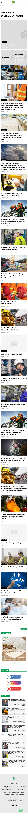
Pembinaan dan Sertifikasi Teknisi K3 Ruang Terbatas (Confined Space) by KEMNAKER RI (13, 460)
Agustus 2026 (4, 351)
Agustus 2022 (4, 216)
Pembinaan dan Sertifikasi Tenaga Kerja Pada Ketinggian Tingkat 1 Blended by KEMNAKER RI (12, 432)
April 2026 (5, 42)
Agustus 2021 (4, 130)
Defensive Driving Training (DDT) (11, 354)
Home (2, 9)
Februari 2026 (5, 57)
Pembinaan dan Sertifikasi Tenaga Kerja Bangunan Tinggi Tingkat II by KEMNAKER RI (13, 222)
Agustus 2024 (4, 100)
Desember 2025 (19, 54)
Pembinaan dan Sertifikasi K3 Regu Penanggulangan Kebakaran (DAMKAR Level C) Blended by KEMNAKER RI (14, 488)
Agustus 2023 (4, 190)
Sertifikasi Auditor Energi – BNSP (12, 567)
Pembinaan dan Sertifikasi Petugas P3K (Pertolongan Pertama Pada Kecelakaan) (12, 276)
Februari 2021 (19, 71)
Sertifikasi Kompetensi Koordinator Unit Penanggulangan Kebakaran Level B (12, 517)
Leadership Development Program (12, 543)
